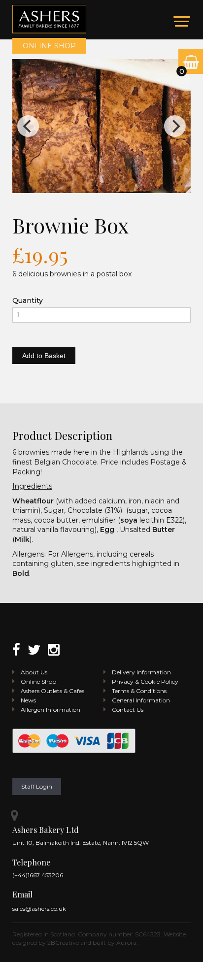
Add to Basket (44, 356)
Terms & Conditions (139, 691)
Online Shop (38, 681)
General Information (141, 700)
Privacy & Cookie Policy (145, 681)
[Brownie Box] (101, 126)
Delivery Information (141, 672)
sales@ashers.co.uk (39, 908)
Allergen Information (50, 709)
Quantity (27, 300)
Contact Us (127, 709)
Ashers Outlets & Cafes (52, 691)
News (28, 700)
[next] (175, 126)
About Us (34, 672)
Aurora (126, 942)
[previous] (28, 126)
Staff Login (36, 786)
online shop (49, 45)
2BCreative (63, 942)
